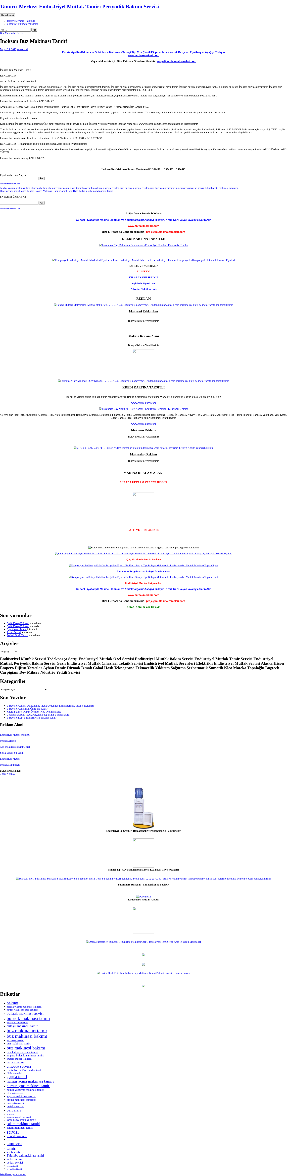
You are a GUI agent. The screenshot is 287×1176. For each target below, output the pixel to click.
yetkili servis (14, 1159)
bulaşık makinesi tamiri (23, 1026)
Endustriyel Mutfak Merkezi (15, 734)
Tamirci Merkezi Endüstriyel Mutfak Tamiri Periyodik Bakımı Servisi (79, 6)
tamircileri (10, 1140)
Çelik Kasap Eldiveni (18, 623)
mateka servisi (197, 188)
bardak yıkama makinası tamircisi (24, 1006)
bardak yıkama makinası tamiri (16, 188)
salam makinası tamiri (23, 1123)
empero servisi (19, 1066)
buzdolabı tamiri (40, 188)
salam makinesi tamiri (20, 1127)
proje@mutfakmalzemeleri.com (176, 61)
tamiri (11, 1148)
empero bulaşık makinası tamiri (25, 1055)
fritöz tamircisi (14, 1073)
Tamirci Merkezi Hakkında (21, 20)
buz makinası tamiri (19, 1043)
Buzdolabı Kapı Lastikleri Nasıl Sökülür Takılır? (32, 717)
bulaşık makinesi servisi (17, 1022)
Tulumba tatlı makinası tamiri (25, 1155)
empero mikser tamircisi (19, 1058)
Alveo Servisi (14, 632)
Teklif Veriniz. (7, 773)
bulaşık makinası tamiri (28, 1018)
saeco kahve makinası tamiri (21, 1119)
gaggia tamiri (17, 1077)
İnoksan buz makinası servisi (131, 188)
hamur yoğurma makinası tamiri (65, 188)
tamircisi (14, 1143)
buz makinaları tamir (27, 1030)
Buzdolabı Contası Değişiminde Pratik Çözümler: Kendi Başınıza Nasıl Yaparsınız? (50, 705)
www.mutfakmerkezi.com (143, 55)
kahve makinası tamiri (15, 1093)
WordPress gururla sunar (13, 1174)
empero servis (15, 1062)
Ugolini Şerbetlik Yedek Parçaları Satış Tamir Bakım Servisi (38, 714)
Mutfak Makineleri (10, 764)
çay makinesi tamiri (14, 1169)
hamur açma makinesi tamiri (28, 1086)
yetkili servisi (15, 1162)
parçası (10, 1114)
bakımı (12, 1003)
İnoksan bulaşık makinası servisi (99, 188)
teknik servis (13, 1152)
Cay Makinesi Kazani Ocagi (15, 746)
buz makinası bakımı (27, 1036)
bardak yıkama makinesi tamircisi (22, 1010)
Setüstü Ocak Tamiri (17, 635)
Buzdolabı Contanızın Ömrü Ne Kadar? (27, 708)
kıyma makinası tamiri (15, 1103)
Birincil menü (7, 15)
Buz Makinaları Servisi (12, 33)
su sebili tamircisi (17, 1136)
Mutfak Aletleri (8, 740)
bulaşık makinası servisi (25, 1013)
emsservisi (22, 49)
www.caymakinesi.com (143, 402)
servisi (13, 1132)
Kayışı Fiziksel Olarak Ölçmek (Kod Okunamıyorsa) (34, 711)
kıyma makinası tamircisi (21, 1099)
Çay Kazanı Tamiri (17, 629)
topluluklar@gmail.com (143, 283)
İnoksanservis (182, 188)
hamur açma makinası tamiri (30, 1081)
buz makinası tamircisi (15, 1040)
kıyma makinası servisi (21, 1096)
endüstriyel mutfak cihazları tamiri (24, 1070)
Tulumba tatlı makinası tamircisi (221, 188)
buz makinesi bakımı (26, 1047)
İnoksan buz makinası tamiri (160, 188)
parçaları (14, 1110)
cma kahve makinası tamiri (22, 1052)
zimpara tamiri (12, 1166)
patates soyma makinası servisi (19, 1117)
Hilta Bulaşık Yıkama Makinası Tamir (86, 191)
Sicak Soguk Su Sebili (11, 752)
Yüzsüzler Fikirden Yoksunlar (22, 23)
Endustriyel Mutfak (10, 758)
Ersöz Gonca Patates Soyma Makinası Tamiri (30, 191)
